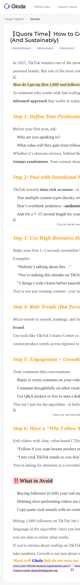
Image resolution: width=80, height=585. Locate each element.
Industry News (67, 7)
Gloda (37, 560)
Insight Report (14, 19)
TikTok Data (42, 7)
